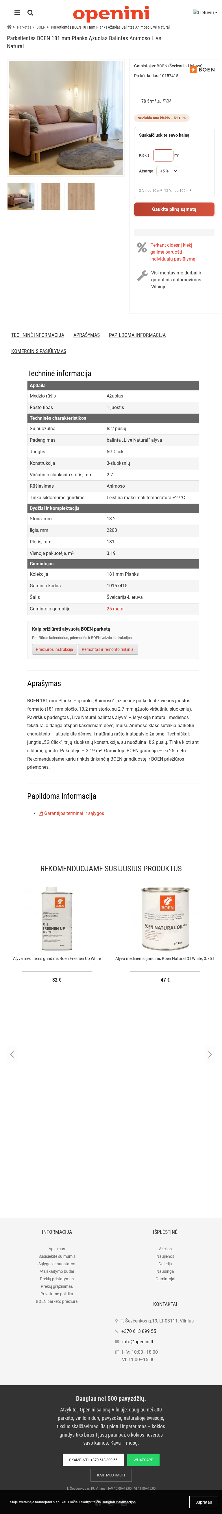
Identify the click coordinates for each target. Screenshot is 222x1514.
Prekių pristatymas (57, 1279)
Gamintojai (165, 1279)
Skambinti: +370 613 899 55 (93, 1460)
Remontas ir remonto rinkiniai (108, 649)
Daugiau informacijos (119, 1502)
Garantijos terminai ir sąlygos (74, 813)
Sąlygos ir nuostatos (56, 1264)
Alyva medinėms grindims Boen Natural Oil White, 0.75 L (165, 958)
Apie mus (57, 1249)
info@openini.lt (137, 1341)
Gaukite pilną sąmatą (174, 209)
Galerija (165, 1264)
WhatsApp (143, 1460)
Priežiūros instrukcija (54, 649)
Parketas (24, 27)
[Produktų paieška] (30, 13)
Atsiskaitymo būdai (57, 1271)
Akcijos (165, 1249)
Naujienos (165, 1256)
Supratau (203, 1502)
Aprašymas (86, 335)
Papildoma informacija (137, 335)
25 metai (116, 609)
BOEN (41, 27)
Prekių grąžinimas (57, 1286)
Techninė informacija (37, 335)
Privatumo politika (56, 1294)
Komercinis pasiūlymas (38, 351)
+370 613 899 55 (138, 1331)
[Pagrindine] (9, 27)
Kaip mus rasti (111, 1475)
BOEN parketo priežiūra (57, 1301)
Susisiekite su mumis (56, 1256)
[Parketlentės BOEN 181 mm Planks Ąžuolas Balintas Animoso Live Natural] (66, 118)
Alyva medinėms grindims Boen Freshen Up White (57, 958)
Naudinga (165, 1271)
